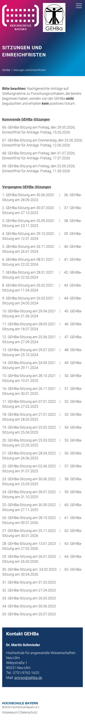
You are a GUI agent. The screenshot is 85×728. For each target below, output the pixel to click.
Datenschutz (28, 712)
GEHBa (6, 70)
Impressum (10, 712)
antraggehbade (28, 678)
